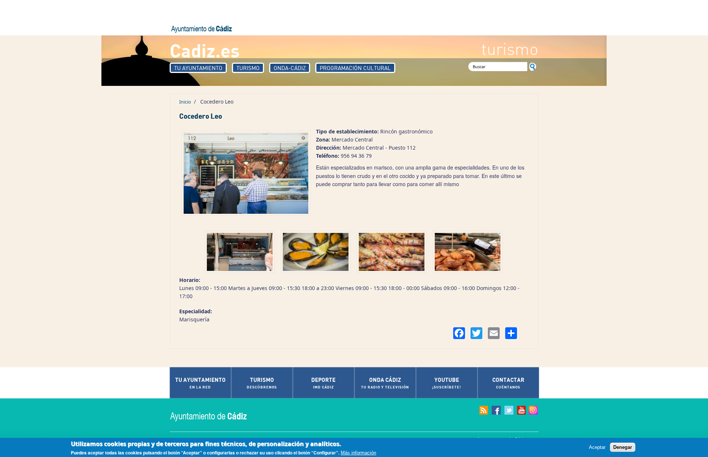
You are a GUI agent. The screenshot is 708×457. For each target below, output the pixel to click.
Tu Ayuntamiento (198, 67)
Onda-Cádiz (290, 67)
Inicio (185, 101)
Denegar (622, 447)
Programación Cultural (355, 67)
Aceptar (597, 447)
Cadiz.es (205, 50)
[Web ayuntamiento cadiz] (216, 416)
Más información (358, 453)
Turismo (248, 67)
